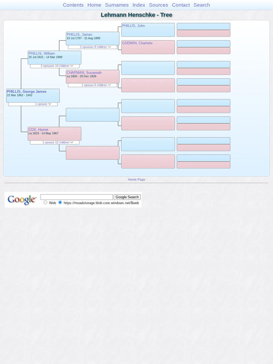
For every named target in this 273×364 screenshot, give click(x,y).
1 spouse (41, 104)
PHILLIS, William (42, 53)
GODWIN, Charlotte (137, 43)
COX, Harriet (38, 130)
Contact (181, 5)
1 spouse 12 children (56, 142)
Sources (158, 5)
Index (139, 5)
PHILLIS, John (133, 26)
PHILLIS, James (79, 35)
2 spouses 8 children (94, 46)
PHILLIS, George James (26, 92)
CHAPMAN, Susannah (84, 73)
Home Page (136, 179)
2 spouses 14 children (55, 65)
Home (94, 5)
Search (202, 5)
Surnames (117, 5)
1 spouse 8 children (95, 85)
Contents (73, 5)
